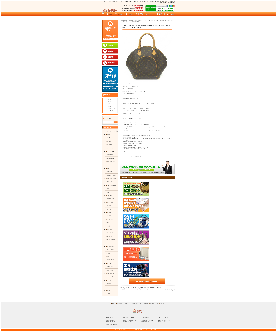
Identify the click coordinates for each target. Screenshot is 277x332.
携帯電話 (109, 209)
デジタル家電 (110, 202)
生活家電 (109, 212)
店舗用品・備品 (110, 198)
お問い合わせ (110, 110)
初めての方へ (110, 99)
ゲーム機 (109, 205)
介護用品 (109, 283)
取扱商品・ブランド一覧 (136, 303)
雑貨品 (108, 134)
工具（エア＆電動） (111, 185)
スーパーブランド (111, 249)
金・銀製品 (109, 144)
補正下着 (109, 263)
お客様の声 (110, 106)
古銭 (108, 165)
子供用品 (109, 280)
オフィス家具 (110, 192)
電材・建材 (109, 181)
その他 (108, 290)
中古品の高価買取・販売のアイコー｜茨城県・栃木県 (130, 20)
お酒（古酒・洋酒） (111, 178)
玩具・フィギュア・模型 (112, 131)
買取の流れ (110, 101)
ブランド (109, 141)
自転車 (108, 243)
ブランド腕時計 (110, 158)
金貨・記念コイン (111, 161)
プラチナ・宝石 (110, 151)
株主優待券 (109, 171)
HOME (113, 303)
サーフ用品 (109, 229)
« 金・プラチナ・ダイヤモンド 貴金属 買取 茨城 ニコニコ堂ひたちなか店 (143, 287)
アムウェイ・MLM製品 (112, 273)
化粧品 (108, 253)
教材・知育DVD (110, 270)
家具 (108, 287)
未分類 (108, 293)
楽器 (108, 222)
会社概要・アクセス (111, 108)
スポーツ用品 (110, 232)
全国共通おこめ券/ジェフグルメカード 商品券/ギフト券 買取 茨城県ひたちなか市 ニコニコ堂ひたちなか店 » (147, 289)
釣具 (108, 188)
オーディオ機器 (110, 219)
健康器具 (109, 226)
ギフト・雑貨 (110, 276)
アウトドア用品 (110, 246)
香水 (108, 256)
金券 (108, 168)
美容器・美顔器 (110, 260)
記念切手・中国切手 (111, 175)
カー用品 (109, 215)
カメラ (108, 137)
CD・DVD (109, 195)
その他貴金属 (110, 154)
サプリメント (110, 266)
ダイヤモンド (110, 148)
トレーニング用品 (111, 239)
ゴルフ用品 (109, 236)
